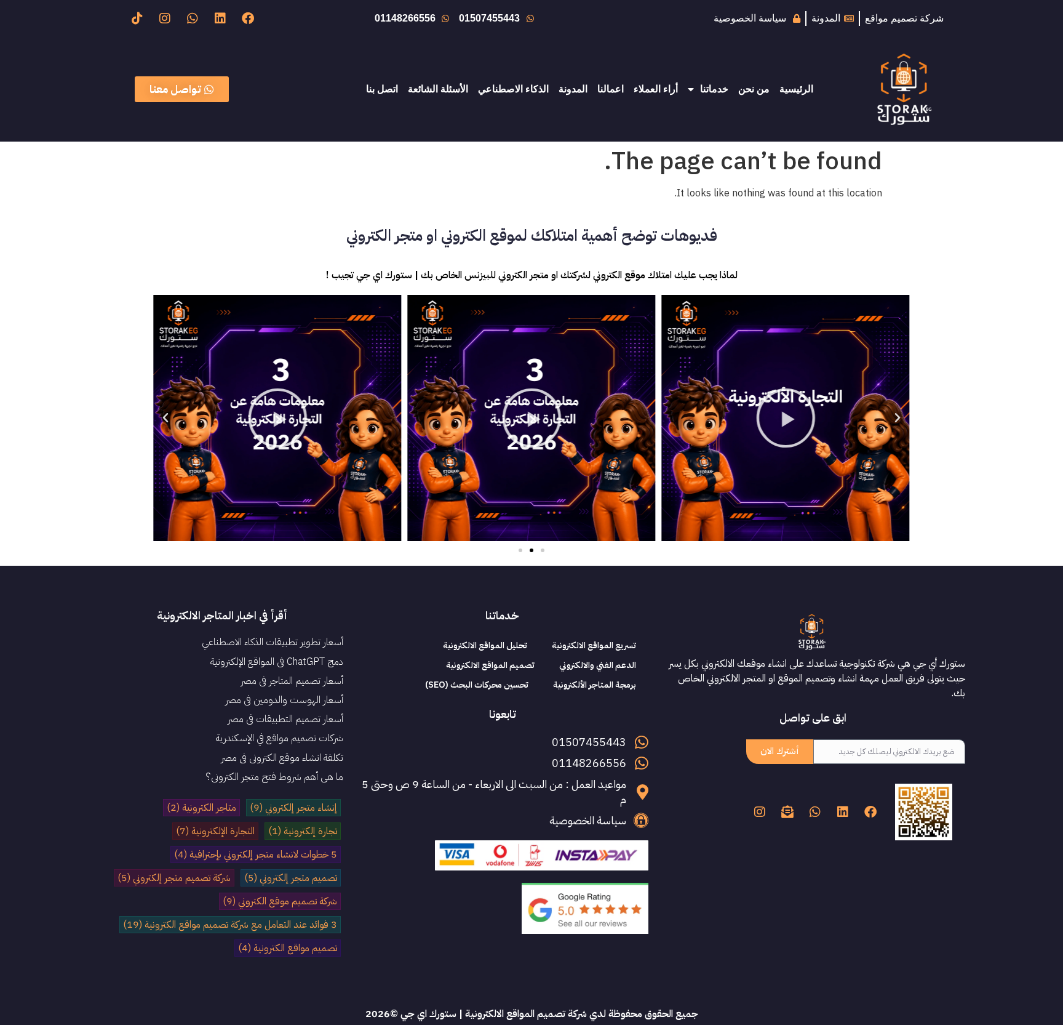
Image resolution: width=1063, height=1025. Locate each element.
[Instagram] (165, 18)
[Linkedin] (220, 18)
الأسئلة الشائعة (438, 89)
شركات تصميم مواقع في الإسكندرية (279, 738)
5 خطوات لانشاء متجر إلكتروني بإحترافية (255, 854)
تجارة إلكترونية (302, 831)
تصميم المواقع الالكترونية (490, 665)
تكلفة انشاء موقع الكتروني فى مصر (282, 757)
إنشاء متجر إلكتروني (293, 808)
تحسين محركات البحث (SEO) (476, 684)
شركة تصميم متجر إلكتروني (174, 878)
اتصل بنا (382, 89)
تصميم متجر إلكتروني (290, 878)
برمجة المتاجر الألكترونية (594, 684)
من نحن (754, 89)
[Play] (786, 418)
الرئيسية (796, 89)
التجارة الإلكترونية (215, 831)
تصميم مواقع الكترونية (287, 948)
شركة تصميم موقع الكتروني (280, 901)
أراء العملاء (656, 89)
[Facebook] (248, 18)
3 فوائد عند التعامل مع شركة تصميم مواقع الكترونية (230, 925)
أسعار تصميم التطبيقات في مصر (285, 719)
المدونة (573, 89)
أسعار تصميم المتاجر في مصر (292, 680)
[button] (897, 418)
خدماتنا (714, 89)
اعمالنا (610, 89)
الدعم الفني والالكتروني (597, 665)
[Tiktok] (137, 18)
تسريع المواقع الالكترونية (594, 645)
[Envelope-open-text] (787, 812)
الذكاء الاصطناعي (513, 89)
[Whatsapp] (192, 18)
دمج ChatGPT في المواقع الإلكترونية (276, 661)
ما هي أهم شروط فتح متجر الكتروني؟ (274, 777)
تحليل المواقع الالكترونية (485, 645)
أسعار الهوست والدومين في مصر (284, 700)
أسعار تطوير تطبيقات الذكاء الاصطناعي (272, 642)
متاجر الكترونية (201, 808)
